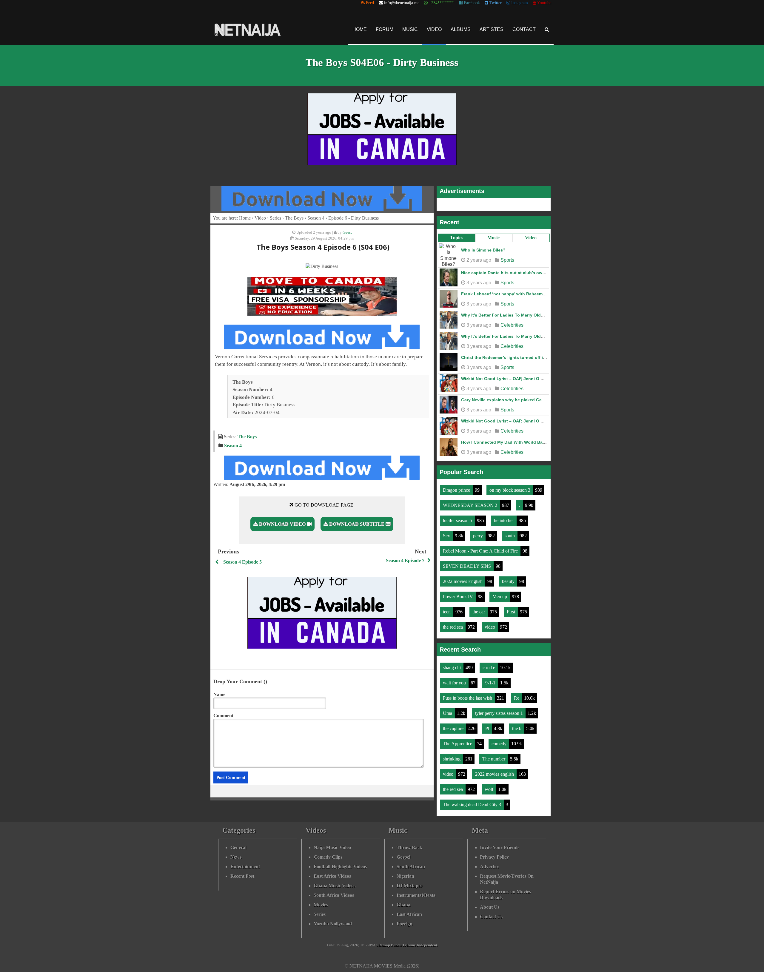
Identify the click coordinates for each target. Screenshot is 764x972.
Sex (447, 532)
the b (517, 725)
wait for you (455, 679)
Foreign (404, 920)
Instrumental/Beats (416, 892)
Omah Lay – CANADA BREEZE (491, 396)
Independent (427, 942)
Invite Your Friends (499, 844)
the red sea (453, 624)
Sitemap (383, 942)
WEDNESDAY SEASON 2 (470, 502)
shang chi (452, 664)
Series (275, 217)
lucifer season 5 (458, 517)
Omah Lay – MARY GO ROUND (492, 269)
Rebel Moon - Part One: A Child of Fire (481, 547)
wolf (490, 786)
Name (219, 694)
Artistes (491, 29)
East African (409, 911)
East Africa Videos (332, 873)
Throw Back (409, 844)
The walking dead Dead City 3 (472, 801)
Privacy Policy (494, 854)
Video (434, 29)
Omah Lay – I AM (478, 248)
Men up (500, 593)
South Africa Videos (334, 892)
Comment (223, 715)
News (235, 854)
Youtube (543, 3)
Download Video (282, 524)
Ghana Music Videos (334, 882)
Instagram (519, 3)
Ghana (403, 901)
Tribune (409, 942)
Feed (369, 3)
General (238, 844)
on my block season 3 (510, 487)
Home (359, 29)
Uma (448, 710)
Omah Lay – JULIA (480, 312)
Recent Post (242, 873)
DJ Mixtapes (409, 882)
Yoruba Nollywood (333, 920)
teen (447, 608)
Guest (347, 232)
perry (478, 532)
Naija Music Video (332, 844)
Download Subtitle (357, 524)
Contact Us (491, 913)
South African (411, 863)
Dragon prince (457, 487)
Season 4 (315, 217)
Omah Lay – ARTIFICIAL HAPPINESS (498, 439)
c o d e (489, 664)
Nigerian (405, 873)
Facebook (471, 3)
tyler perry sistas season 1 (499, 710)
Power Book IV (458, 593)
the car (479, 608)
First (511, 608)
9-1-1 (491, 679)
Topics (456, 237)
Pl (487, 725)
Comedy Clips (328, 854)
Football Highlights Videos (340, 863)
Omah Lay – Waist (479, 290)
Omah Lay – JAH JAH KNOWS (491, 418)
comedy (500, 740)
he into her (504, 517)
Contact (524, 29)
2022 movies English (463, 578)
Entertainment (245, 863)
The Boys (294, 217)
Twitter (495, 3)
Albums (461, 29)
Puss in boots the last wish (468, 695)
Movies (321, 901)
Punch (396, 942)
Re (517, 695)
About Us (489, 904)
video (490, 624)
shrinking (452, 755)
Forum (384, 29)
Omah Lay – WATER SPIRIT (488, 375)
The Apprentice (458, 740)
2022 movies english (495, 771)
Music (410, 29)
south (510, 532)
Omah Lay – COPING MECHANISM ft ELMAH (505, 333)
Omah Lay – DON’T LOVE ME (490, 354)
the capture (454, 725)
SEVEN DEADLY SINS (467, 563)
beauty (509, 578)
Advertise (489, 863)
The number (494, 755)
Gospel (403, 854)
